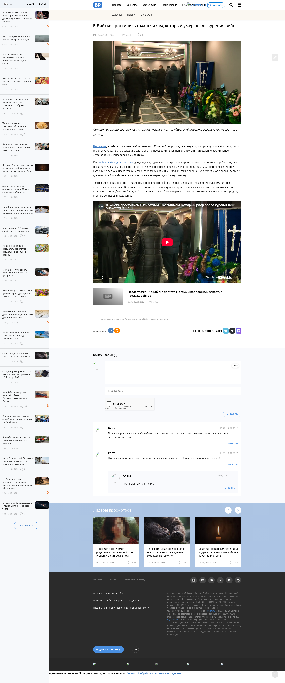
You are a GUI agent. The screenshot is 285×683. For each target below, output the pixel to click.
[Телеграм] (225, 331)
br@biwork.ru (173, 620)
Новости (116, 5)
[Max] (238, 331)
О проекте (98, 579)
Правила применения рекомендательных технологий (121, 607)
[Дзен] (232, 331)
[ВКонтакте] (111, 330)
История (131, 14)
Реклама (114, 579)
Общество (132, 5)
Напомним (99, 146)
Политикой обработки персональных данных (153, 673)
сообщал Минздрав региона (115, 162)
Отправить (232, 413)
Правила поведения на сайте (108, 593)
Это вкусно (146, 14)
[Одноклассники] (117, 330)
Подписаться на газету (108, 649)
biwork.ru (211, 611)
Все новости (26, 525)
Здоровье (117, 14)
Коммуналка (149, 5)
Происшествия (169, 5)
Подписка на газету (135, 579)
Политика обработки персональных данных (116, 600)
